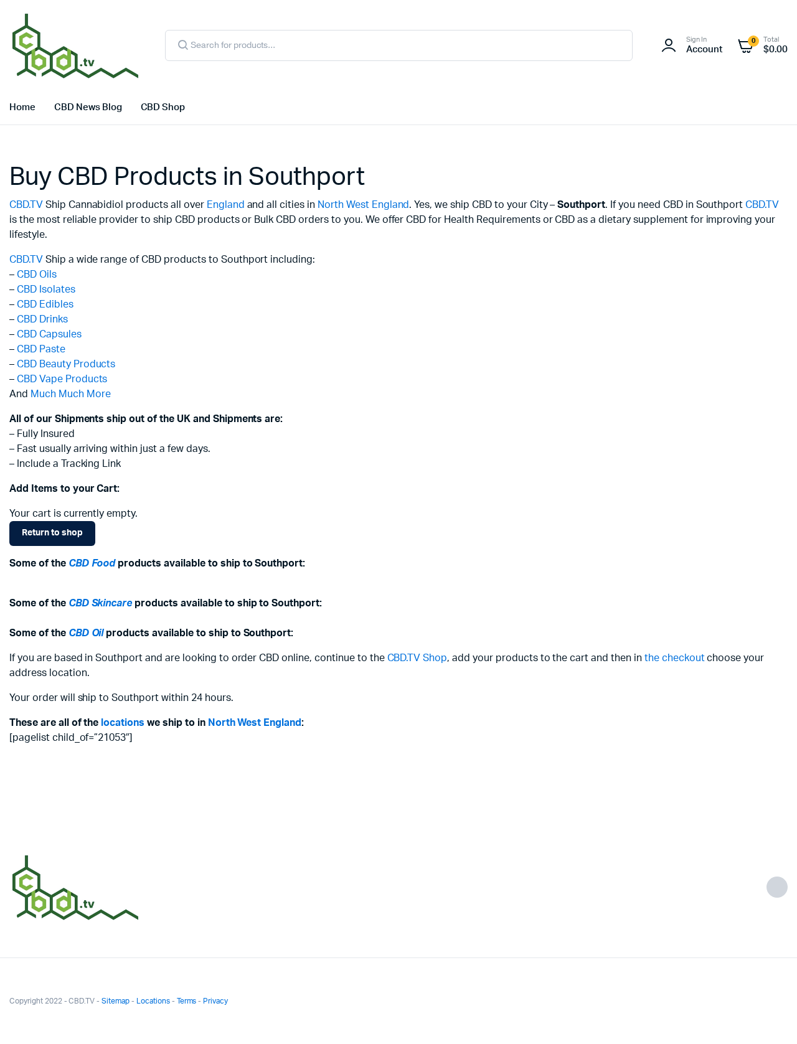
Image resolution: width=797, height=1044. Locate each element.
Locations (153, 1001)
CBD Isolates (46, 289)
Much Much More (71, 394)
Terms (187, 1001)
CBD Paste (41, 349)
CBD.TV (26, 205)
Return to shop (52, 533)
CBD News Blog (88, 107)
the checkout (674, 658)
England (226, 205)
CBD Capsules (49, 334)
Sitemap (115, 1001)
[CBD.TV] (74, 45)
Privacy (215, 1001)
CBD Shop (163, 107)
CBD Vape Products (62, 379)
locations (122, 723)
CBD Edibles (45, 304)
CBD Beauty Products (66, 364)
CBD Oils (37, 275)
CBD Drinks (42, 319)
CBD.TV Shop (417, 658)
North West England (363, 205)
